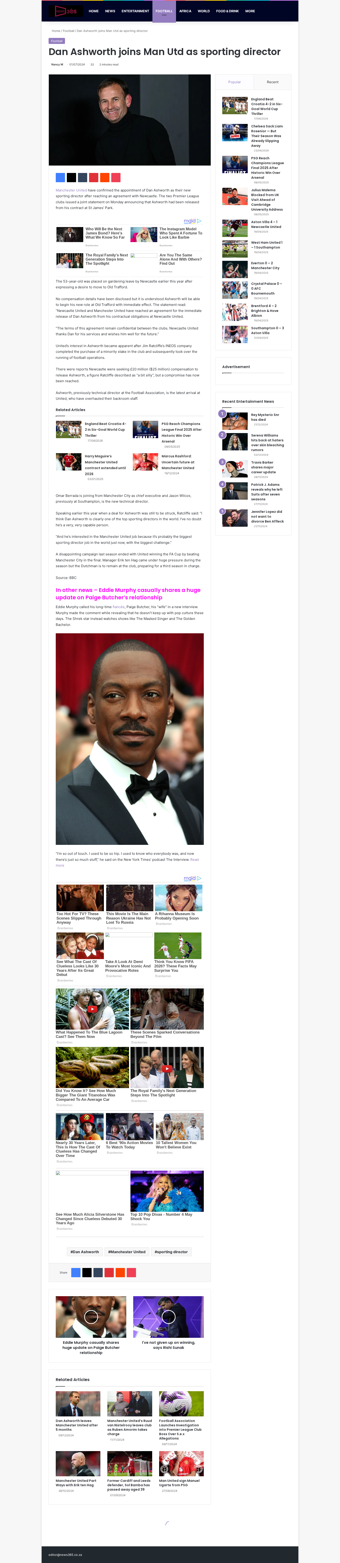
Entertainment (135, 11)
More (250, 11)
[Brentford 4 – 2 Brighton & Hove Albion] (235, 312)
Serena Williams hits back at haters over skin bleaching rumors (267, 442)
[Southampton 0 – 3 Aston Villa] (235, 334)
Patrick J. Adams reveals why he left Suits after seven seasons (267, 492)
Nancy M (57, 64)
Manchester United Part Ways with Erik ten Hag (76, 1482)
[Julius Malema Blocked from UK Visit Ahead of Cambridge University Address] (235, 196)
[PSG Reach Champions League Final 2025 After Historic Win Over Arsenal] (145, 429)
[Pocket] (116, 177)
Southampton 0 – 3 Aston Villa (267, 330)
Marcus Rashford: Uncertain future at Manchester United (178, 462)
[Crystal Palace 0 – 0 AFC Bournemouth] (235, 290)
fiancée (119, 607)
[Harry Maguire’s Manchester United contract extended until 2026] (68, 462)
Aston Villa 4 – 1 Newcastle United (266, 224)
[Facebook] (60, 177)
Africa (185, 11)
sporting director (172, 1251)
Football (164, 11)
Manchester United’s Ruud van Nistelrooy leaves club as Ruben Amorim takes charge (129, 1427)
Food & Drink (227, 11)
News (110, 11)
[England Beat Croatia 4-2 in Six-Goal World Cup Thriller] (68, 429)
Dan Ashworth (86, 1251)
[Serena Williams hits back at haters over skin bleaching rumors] (235, 441)
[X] (71, 177)
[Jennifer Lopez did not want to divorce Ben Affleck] (235, 518)
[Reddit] (104, 177)
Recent (272, 82)
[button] (130, 739)
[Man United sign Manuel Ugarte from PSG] (181, 1463)
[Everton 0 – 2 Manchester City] (235, 269)
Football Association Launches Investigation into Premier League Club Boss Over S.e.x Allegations (180, 1429)
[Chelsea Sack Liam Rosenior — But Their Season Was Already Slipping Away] (235, 132)
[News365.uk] (66, 11)
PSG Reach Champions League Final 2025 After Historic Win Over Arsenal (267, 168)
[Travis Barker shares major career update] (235, 468)
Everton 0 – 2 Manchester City (265, 265)
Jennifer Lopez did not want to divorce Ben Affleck (267, 516)
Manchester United (71, 190)
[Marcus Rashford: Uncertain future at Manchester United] (145, 462)
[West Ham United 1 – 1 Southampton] (235, 249)
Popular (234, 82)
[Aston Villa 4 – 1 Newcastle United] (235, 228)
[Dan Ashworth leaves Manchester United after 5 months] (78, 1403)
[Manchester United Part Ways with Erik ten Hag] (78, 1463)
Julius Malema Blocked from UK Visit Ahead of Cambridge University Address (267, 200)
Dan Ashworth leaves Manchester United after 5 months (77, 1425)
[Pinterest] (93, 177)
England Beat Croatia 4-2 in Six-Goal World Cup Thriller (105, 430)
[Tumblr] (82, 177)
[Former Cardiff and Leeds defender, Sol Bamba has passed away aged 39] (129, 1463)
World (204, 11)
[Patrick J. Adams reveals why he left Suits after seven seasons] (235, 491)
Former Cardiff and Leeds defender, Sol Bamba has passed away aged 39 (129, 1485)
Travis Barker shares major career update (263, 467)
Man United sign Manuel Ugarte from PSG (179, 1482)
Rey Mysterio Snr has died (265, 417)
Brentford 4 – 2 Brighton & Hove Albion (264, 311)
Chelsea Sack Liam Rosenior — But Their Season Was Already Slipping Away (267, 136)
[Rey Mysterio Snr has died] (235, 421)
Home (94, 11)
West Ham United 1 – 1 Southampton (266, 245)
